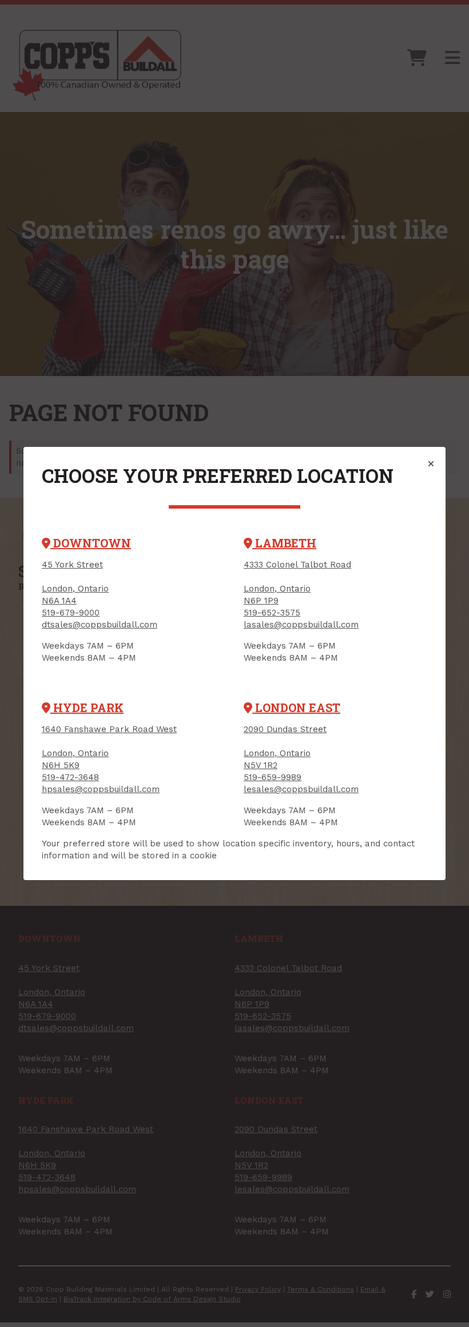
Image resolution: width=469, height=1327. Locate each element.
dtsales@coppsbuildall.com (99, 624)
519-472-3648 (70, 777)
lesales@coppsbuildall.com (301, 789)
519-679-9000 (71, 612)
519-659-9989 (272, 777)
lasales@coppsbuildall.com (301, 624)
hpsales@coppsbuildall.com (101, 789)
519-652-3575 (272, 612)
